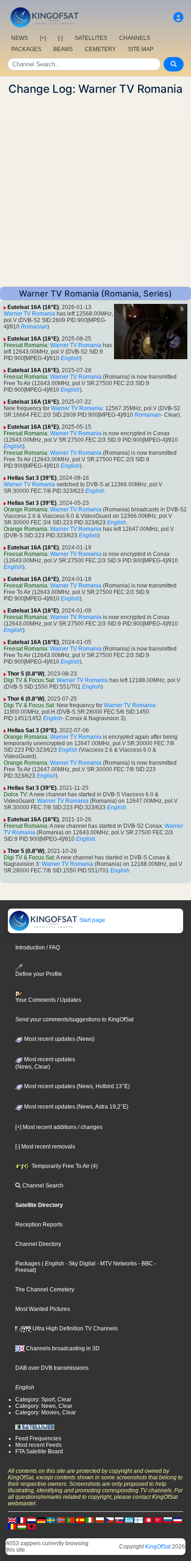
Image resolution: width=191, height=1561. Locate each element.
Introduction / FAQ (37, 947)
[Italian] (90, 1519)
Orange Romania (25, 509)
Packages (27, 1263)
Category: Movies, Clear (45, 1412)
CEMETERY (100, 49)
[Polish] (100, 1519)
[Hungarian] (22, 1526)
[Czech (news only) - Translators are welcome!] (109, 1519)
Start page (91, 920)
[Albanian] (31, 1526)
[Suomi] (138, 1519)
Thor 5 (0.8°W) (26, 674)
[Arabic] (148, 1519)
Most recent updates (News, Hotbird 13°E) (76, 1086)
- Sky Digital (80, 1263)
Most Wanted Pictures (42, 1309)
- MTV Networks (116, 1263)
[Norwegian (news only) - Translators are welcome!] (61, 1519)
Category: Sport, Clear (43, 1399)
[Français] (22, 1519)
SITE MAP (140, 49)
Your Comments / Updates (48, 1000)
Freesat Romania (25, 345)
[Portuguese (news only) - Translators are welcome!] (70, 1519)
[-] (60, 38)
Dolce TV (15, 794)
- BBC (145, 1263)
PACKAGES (26, 49)
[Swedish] (51, 1519)
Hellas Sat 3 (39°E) (32, 478)
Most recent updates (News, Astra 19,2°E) (75, 1106)
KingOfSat (158, 1546)
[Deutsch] (41, 1519)
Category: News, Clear (43, 1406)
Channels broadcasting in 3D (62, 1348)
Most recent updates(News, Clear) (45, 1063)
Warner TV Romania (29, 313)
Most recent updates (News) (59, 1039)
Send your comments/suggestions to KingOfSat (74, 1019)
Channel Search (42, 1185)
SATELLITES (91, 38)
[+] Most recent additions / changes (58, 1127)
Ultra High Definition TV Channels (74, 1328)
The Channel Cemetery (44, 1289)
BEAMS (63, 49)
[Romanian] (12, 1526)
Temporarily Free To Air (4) (64, 1166)
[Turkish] (158, 1519)
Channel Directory (38, 1244)
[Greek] (129, 1519)
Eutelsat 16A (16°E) (33, 307)
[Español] (80, 1519)
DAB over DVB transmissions (52, 1368)
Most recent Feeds (38, 1445)
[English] (12, 1519)
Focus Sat (41, 680)
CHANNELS (134, 38)
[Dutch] (31, 1519)
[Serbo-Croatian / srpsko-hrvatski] (177, 1519)
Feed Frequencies (38, 1438)
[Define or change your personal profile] (178, 17)
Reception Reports (39, 1224)
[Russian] (168, 1519)
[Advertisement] (95, 191)
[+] (43, 38)
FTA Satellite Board (39, 1451)
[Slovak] (119, 1519)
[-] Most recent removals (45, 1146)
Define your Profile (38, 974)
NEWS (19, 38)
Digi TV (13, 680)
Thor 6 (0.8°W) (26, 699)
